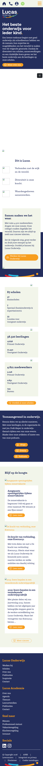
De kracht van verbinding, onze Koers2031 (21, 538)
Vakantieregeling (10, 727)
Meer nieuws (23, 640)
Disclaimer (12, 760)
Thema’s (6, 699)
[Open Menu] (40, 3)
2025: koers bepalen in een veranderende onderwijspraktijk (21, 592)
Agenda (6, 696)
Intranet (6, 734)
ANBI (25, 754)
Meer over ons (14, 64)
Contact (6, 681)
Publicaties (7, 675)
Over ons (6, 672)
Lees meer (17, 515)
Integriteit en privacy (28, 757)
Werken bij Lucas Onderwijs (18, 257)
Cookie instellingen (30, 760)
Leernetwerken (9, 703)
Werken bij (7, 665)
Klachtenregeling (10, 730)
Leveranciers (7, 757)
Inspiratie (7, 678)
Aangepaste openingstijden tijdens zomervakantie (20, 493)
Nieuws (6, 721)
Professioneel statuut (12, 724)
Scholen (6, 668)
